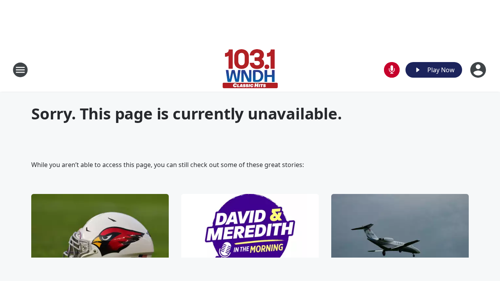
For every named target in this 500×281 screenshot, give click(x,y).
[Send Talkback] (392, 70)
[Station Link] (250, 69)
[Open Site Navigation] (20, 70)
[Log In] (479, 70)
